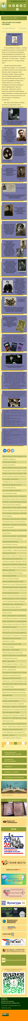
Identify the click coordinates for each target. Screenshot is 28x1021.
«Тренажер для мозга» (9, 553)
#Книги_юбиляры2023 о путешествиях (14, 615)
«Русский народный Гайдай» (11, 712)
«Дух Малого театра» (9, 641)
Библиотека (13, 870)
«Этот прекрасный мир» (10, 493)
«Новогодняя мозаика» (9, 462)
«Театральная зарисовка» (10, 658)
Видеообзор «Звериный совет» (12, 485)
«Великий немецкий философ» (12, 675)
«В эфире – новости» (9, 735)
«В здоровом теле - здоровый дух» (13, 604)
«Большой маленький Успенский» (12, 729)
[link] (14, 18)
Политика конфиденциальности (11, 1005)
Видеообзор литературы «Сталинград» (14, 692)
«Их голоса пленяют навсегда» (12, 490)
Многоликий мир (7, 795)
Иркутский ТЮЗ (7, 613)
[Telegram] (12, 450)
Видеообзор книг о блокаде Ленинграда (15, 709)
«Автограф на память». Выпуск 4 (12, 738)
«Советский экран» (8, 527)
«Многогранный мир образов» (12, 504)
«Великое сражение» (9, 570)
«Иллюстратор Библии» (10, 576)
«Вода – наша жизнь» (9, 661)
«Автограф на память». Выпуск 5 (12, 607)
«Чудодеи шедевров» (9, 459)
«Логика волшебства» (9, 487)
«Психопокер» (7, 533)
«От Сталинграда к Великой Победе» (14, 689)
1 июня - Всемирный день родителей (14, 601)
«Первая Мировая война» (10, 541)
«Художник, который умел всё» (12, 678)
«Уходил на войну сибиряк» (11, 701)
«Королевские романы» (10, 627)
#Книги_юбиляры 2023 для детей (13, 573)
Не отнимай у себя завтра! (10, 479)
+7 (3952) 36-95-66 (17, 2)
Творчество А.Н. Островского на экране (15, 635)
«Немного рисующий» (9, 667)
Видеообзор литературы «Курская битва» (15, 530)
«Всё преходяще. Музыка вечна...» (13, 558)
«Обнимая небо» (7, 695)
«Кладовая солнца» (8, 686)
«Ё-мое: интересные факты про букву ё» (14, 476)
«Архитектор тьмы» (8, 721)
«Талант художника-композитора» (13, 652)
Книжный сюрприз (8, 647)
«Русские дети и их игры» (10, 544)
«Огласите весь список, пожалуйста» (13, 704)
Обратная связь (6, 1008)
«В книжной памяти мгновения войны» (14, 521)
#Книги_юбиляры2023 (9, 669)
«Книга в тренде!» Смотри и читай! (13, 581)
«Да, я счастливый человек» (11, 578)
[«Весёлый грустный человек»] (14, 39)
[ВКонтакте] (5, 450)
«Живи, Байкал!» (7, 516)
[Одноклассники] (8, 450)
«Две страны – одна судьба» (11, 649)
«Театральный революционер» (12, 638)
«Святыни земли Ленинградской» (13, 539)
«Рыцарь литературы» (9, 465)
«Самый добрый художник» (11, 593)
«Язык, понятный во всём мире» (12, 644)
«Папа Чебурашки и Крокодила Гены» (14, 732)
